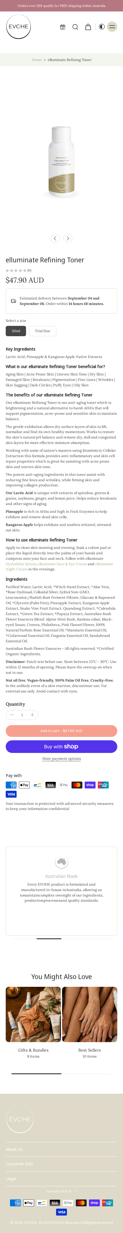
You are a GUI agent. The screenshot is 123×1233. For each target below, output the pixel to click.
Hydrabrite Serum (21, 563)
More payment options (61, 759)
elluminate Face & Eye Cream (62, 563)
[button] (61, 731)
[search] (75, 26)
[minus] (11, 714)
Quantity (15, 704)
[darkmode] (100, 26)
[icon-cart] (88, 26)
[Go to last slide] (55, 238)
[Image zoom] (61, 148)
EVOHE (30, 1222)
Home (37, 59)
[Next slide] (67, 238)
